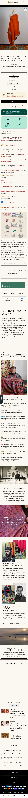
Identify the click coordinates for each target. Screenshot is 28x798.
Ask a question (14, 277)
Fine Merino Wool (14, 77)
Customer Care (14, 777)
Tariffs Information (14, 270)
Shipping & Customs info (14, 267)
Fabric (14, 75)
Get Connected (14, 782)
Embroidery (14, 80)
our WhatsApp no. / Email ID (14, 263)
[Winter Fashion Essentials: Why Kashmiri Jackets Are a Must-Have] (5, 723)
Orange (14, 89)
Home (13, 54)
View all (14, 705)
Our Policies (14, 772)
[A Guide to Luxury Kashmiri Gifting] (5, 735)
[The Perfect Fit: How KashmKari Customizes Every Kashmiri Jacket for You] (5, 711)
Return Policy (14, 273)
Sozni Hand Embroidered (14, 83)
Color (14, 86)
